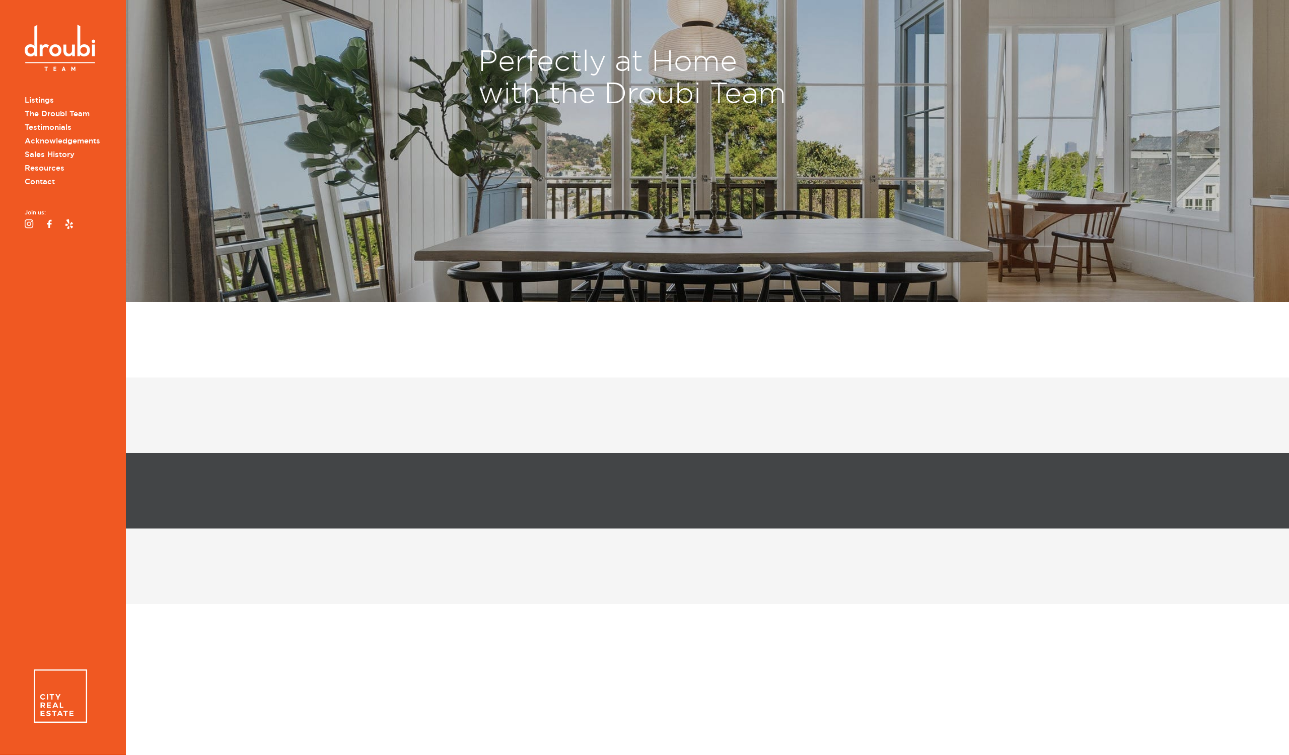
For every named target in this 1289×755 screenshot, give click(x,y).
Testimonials (48, 127)
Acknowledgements (62, 141)
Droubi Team (60, 49)
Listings (39, 100)
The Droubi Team (57, 114)
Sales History (50, 154)
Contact (40, 182)
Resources (44, 168)
